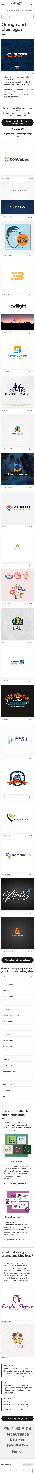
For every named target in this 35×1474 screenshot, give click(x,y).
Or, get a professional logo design (18, 133)
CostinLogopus (8, 487)
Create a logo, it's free (14, 1183)
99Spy (5, 526)
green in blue (7, 255)
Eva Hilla (6, 603)
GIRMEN (6, 758)
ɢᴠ (4, 913)
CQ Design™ (7, 449)
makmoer (6, 371)
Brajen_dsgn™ (8, 874)
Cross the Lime (7, 1321)
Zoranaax (6, 178)
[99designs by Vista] (16, 4)
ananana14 (6, 1357)
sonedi (6, 642)
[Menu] (2, 4)
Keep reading (19, 1376)
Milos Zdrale (7, 217)
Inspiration (10, 10)
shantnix (6, 565)
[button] (33, 1461)
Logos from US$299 (13, 1240)
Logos (18, 10)
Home (3, 10)
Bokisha (6, 719)
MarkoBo (6, 410)
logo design (8, 96)
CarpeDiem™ (8, 797)
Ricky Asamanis (8, 951)
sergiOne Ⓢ (30, 73)
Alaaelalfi (6, 681)
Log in (31, 4)
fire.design (7, 835)
